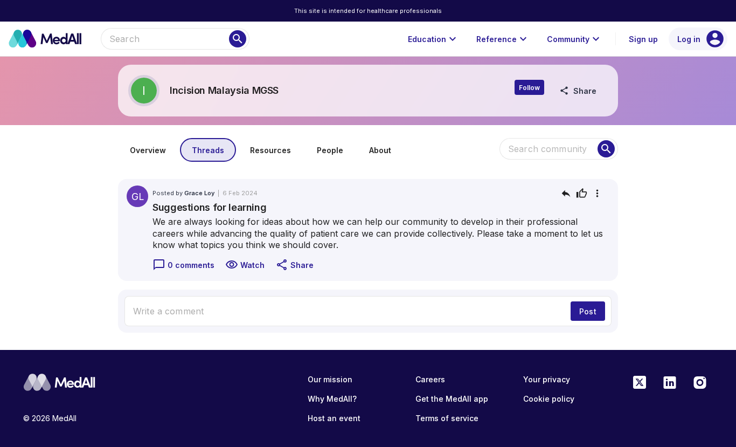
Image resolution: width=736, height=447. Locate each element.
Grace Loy (199, 193)
